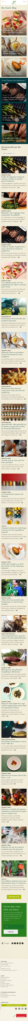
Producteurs (4, 993)
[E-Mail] (20, 943)
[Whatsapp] (17, 943)
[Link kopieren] (22, 943)
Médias (3, 982)
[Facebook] (12, 943)
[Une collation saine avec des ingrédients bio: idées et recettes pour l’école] (14, 22)
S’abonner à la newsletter (14, 1005)
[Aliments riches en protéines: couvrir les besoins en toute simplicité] (14, 46)
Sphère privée (4, 986)
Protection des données (7, 985)
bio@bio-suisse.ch (5, 968)
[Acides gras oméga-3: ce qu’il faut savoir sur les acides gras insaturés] (14, 67)
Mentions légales (5, 983)
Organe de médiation (6, 980)
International (4, 997)
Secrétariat (4, 979)
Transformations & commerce (8, 995)
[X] (15, 943)
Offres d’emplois (5, 977)
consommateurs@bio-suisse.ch (9, 970)
